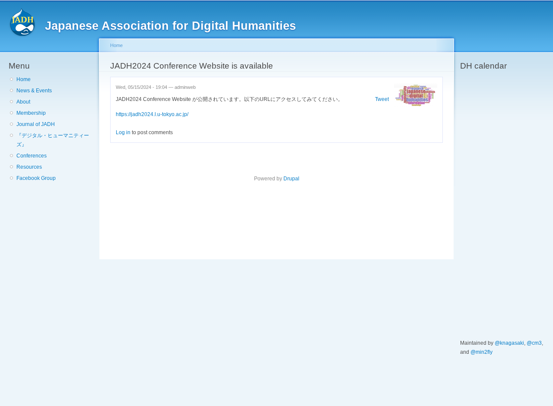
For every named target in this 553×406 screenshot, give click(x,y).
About (23, 102)
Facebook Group (36, 178)
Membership (31, 113)
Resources (29, 167)
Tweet (382, 99)
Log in (123, 132)
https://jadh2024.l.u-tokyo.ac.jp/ (152, 114)
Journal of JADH (35, 124)
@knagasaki (509, 343)
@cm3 (534, 343)
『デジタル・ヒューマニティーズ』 (52, 140)
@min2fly (481, 352)
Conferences (31, 156)
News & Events (34, 91)
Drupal (291, 179)
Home (23, 79)
